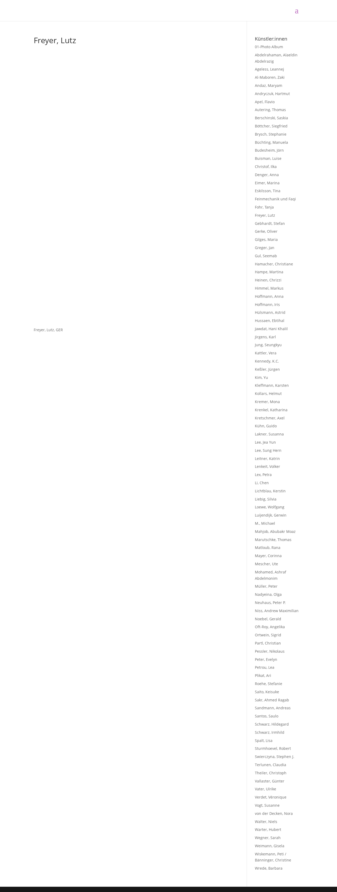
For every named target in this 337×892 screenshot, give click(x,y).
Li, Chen (262, 482)
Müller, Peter (266, 586)
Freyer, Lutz (265, 215)
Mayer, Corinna (268, 555)
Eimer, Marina (267, 182)
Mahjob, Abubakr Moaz (275, 531)
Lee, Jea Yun (265, 442)
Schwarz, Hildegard (272, 724)
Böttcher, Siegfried (271, 125)
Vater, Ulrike (265, 788)
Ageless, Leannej (269, 69)
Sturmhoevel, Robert (273, 748)
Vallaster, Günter (269, 781)
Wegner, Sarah (268, 837)
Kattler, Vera (265, 352)
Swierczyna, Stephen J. (274, 756)
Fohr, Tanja (264, 207)
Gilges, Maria (266, 239)
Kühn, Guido (266, 425)
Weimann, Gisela (269, 845)
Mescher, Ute (266, 563)
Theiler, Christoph (270, 772)
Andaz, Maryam (268, 85)
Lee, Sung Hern (268, 450)
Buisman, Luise (268, 158)
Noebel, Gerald (268, 618)
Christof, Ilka (266, 166)
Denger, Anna (267, 174)
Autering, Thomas (270, 109)
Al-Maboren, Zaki (270, 77)
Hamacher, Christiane (274, 263)
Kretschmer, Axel (270, 417)
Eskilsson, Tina (267, 190)
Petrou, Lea (264, 667)
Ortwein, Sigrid (268, 634)
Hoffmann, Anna (269, 296)
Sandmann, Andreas (273, 707)
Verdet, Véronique (270, 797)
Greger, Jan (264, 247)
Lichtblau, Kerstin (270, 490)
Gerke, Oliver (266, 231)
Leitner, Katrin (267, 458)
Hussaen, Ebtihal (269, 320)
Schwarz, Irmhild (269, 732)
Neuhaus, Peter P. (270, 602)
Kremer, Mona (267, 401)
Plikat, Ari (263, 675)
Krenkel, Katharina (271, 409)
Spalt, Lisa (263, 740)
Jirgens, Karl (265, 336)
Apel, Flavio (265, 101)
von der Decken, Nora (274, 813)
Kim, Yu (261, 377)
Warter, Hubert (268, 829)
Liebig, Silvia (265, 499)
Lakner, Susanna (269, 434)
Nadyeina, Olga (268, 594)
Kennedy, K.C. (267, 361)
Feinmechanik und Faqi (275, 198)
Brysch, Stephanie (270, 134)
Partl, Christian (268, 643)
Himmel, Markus (269, 288)
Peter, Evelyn (266, 659)
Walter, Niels (266, 821)
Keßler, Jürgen (267, 369)
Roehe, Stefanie (268, 683)
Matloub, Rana (267, 547)
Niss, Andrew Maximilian (277, 610)
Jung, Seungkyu (268, 344)
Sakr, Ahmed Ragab (272, 699)
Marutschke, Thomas (273, 539)
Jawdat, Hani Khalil (271, 328)
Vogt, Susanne (267, 805)
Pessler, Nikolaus (270, 651)
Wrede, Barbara (269, 868)
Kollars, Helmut (268, 393)
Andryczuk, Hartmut (272, 93)
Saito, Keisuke (267, 691)
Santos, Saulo (266, 715)
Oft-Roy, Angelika (270, 626)
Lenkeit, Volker (267, 466)
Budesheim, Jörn (269, 150)
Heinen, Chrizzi (268, 280)
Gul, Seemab (266, 255)
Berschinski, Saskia (271, 117)
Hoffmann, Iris (267, 304)
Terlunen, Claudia (270, 764)
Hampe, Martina (269, 271)
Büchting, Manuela (271, 142)
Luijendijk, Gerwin (270, 515)
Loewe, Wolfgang (269, 506)
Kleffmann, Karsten (272, 385)
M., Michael (265, 523)
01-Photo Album (269, 46)
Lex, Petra (263, 474)
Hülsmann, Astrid (270, 312)
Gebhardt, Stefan (270, 223)
